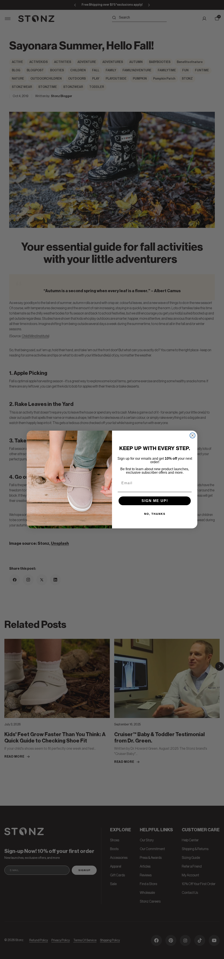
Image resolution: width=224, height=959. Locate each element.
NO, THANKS (154, 513)
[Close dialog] (192, 435)
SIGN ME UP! (155, 501)
